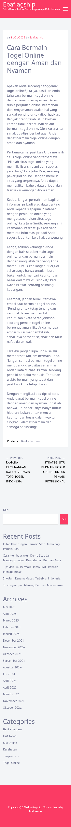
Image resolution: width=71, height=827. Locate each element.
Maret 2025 (11, 620)
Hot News (10, 736)
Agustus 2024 (12, 667)
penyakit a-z (11, 756)
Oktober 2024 (12, 654)
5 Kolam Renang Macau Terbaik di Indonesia (32, 578)
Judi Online (10, 743)
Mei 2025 (9, 607)
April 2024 (10, 681)
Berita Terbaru (30, 441)
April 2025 (10, 614)
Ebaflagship (19, 4)
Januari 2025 (11, 634)
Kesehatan (10, 749)
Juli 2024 (9, 674)
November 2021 (14, 701)
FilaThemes (35, 811)
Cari (5, 510)
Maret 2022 (11, 694)
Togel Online (11, 763)
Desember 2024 (13, 640)
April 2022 (10, 687)
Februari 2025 (12, 627)
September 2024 (14, 661)
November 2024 (14, 647)
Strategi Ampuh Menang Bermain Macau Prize (33, 585)
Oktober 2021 (12, 707)
